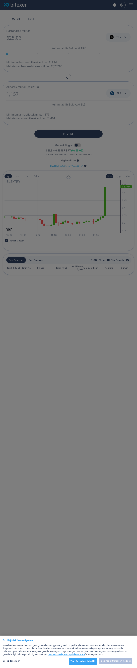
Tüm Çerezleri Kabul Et (83, 661)
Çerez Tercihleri (12, 661)
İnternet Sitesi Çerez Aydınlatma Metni (66, 654)
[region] (68, 652)
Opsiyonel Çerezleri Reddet (115, 661)
